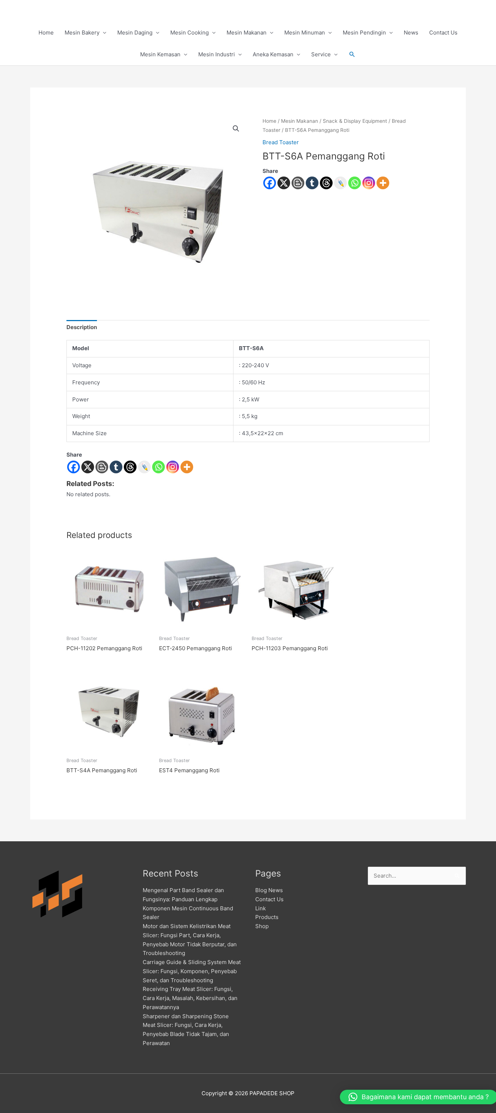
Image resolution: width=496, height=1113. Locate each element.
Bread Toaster (281, 142)
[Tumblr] (312, 183)
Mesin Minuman (304, 32)
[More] (383, 183)
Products (267, 917)
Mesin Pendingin (364, 32)
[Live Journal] (144, 467)
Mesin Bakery (82, 32)
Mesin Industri (216, 54)
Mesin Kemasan (160, 54)
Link (260, 908)
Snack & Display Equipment (355, 121)
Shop (262, 926)
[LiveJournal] (340, 183)
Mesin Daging (135, 32)
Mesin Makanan (247, 32)
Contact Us (443, 32)
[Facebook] (269, 183)
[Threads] (326, 183)
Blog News (269, 890)
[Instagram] (368, 183)
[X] (283, 183)
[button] (352, 54)
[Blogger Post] (298, 183)
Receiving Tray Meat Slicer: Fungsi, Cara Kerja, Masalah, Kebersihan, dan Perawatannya (190, 998)
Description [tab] (81, 327)
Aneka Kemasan (273, 54)
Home (46, 32)
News (411, 32)
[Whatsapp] (354, 183)
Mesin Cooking (189, 32)
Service (321, 54)
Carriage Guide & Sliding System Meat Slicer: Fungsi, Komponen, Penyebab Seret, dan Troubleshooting (192, 971)
